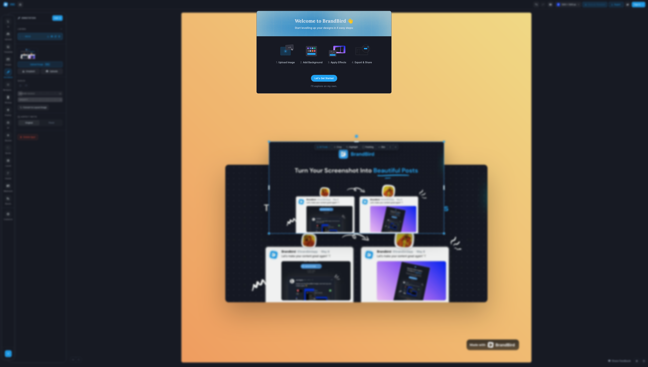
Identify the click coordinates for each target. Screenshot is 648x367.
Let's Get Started (324, 78)
